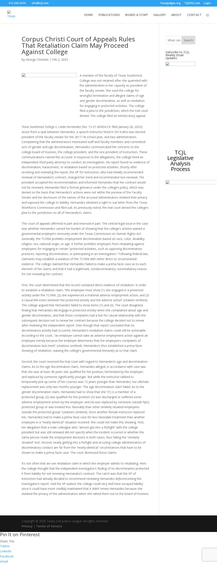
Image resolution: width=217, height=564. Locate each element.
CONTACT (194, 15)
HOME (88, 15)
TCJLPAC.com (192, 3)
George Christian (37, 59)
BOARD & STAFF (136, 15)
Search (188, 40)
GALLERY (159, 15)
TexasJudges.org (170, 3)
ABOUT (176, 15)
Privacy (27, 526)
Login (207, 3)
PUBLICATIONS (109, 15)
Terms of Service (49, 526)
